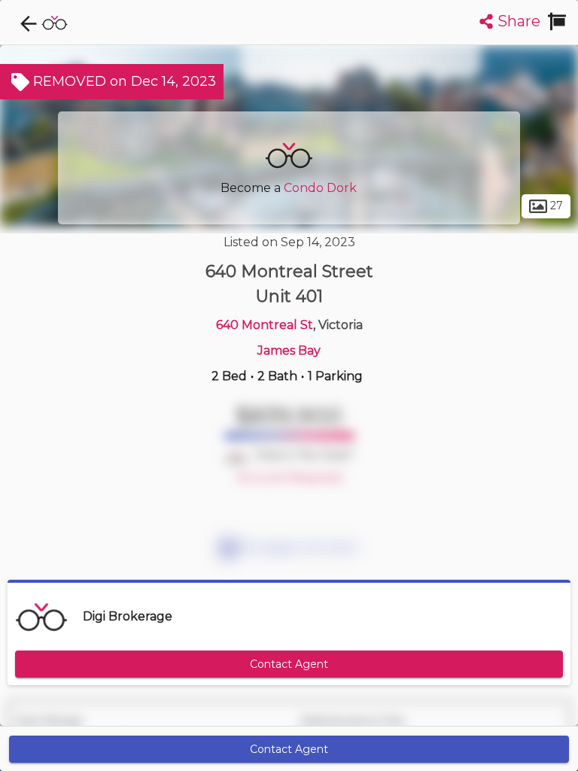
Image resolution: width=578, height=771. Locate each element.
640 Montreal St (264, 325)
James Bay (289, 350)
